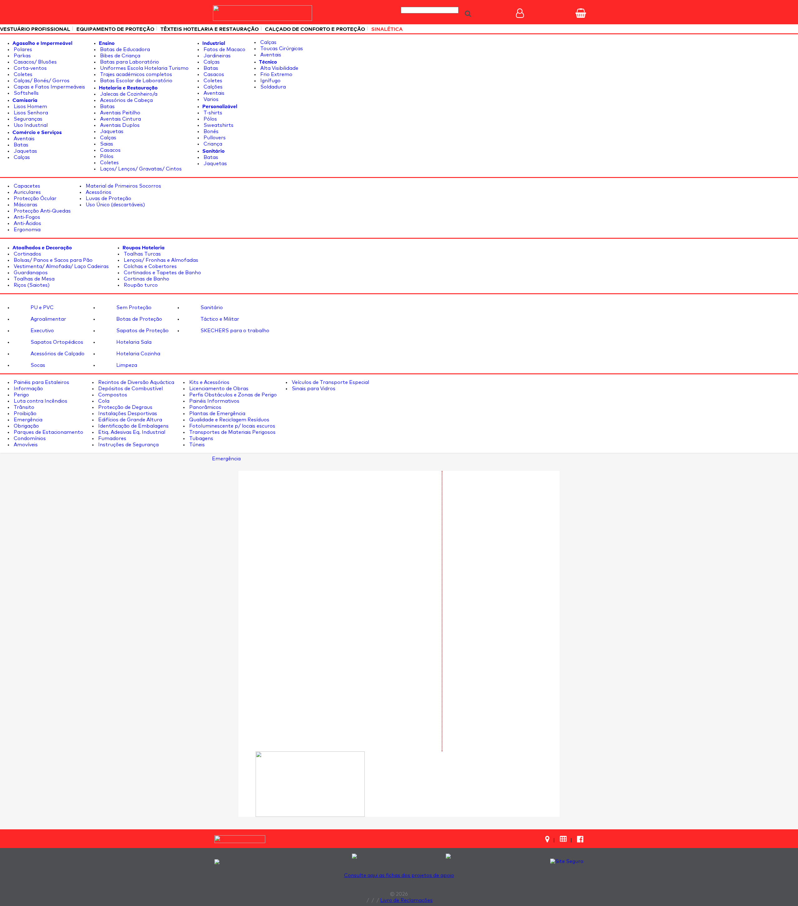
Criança (212, 143)
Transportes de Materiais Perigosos (232, 432)
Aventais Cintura (120, 119)
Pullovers (214, 137)
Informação (27, 388)
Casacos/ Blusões (34, 62)
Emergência (27, 419)
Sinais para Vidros (313, 388)
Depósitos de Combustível (130, 388)
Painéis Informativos (213, 401)
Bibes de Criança (119, 55)
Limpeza (126, 365)
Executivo (41, 330)
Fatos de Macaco (223, 49)
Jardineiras (216, 55)
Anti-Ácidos (26, 223)
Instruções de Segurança (128, 444)
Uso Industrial (30, 125)
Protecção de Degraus (124, 407)
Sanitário (211, 307)
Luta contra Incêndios (39, 401)
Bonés (210, 131)
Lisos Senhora (30, 112)
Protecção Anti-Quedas (41, 211)
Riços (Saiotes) (31, 285)
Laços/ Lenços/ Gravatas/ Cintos (140, 168)
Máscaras (24, 204)
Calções (212, 86)
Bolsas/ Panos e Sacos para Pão (52, 260)
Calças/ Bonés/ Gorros (41, 80)
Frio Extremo (275, 74)
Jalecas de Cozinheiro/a (128, 94)
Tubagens (200, 438)
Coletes (22, 74)
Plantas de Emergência (216, 413)
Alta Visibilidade (278, 68)
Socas (37, 365)
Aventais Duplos (119, 125)
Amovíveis (25, 444)
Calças (21, 157)
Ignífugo (270, 80)
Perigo (20, 394)
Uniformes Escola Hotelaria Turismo (144, 68)
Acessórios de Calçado (56, 353)
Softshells (25, 93)
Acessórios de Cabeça (126, 100)
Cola (103, 401)
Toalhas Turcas (142, 254)
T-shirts (212, 112)
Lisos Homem (29, 106)
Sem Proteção (133, 307)
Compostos (112, 394)
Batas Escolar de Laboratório (135, 80)
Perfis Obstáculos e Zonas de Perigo (232, 394)
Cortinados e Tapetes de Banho (162, 272)
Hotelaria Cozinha (137, 353)
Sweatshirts (217, 125)
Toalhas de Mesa (33, 278)
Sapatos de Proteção (142, 330)
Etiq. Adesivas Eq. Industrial (131, 432)
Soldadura (272, 86)
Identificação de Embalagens (133, 426)
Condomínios (29, 438)
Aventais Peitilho (119, 112)
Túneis (196, 444)
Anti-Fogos (26, 217)
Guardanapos (30, 272)
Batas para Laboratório (129, 62)
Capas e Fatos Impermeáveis (48, 86)
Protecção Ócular (34, 198)
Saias (106, 143)
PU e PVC (41, 307)
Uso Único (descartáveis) (114, 204)
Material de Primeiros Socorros (122, 186)
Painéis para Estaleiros (40, 382)
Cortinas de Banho (146, 278)
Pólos (106, 156)
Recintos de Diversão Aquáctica (135, 382)
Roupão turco (140, 285)
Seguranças (27, 119)
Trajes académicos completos (135, 74)
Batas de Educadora (124, 49)
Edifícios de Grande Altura (129, 419)
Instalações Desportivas (127, 413)
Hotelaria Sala (133, 342)
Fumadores (111, 438)
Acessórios (97, 192)
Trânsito (23, 407)
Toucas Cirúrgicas (281, 48)
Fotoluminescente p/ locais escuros (231, 426)
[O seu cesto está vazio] (580, 13)
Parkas (21, 55)
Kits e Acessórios (208, 382)
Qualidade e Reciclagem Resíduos (228, 419)
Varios (210, 99)
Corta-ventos (29, 68)
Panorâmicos (204, 407)
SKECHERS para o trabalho (234, 330)
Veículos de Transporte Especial (330, 382)
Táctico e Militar (219, 319)
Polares (22, 49)
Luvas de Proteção (107, 198)
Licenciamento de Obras (218, 388)
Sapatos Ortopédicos (56, 342)
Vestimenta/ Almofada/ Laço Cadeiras (60, 266)
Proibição (24, 413)
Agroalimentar (47, 319)
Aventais (23, 138)
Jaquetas (24, 151)
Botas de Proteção (138, 319)
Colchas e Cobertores (150, 266)
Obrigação (25, 426)
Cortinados (26, 254)
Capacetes (26, 186)
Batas (20, 144)
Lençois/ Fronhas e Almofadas (160, 260)
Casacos (110, 150)
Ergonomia (26, 229)
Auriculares (26, 192)
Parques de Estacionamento (47, 432)
